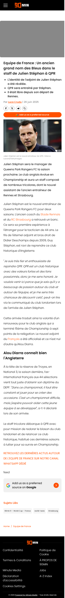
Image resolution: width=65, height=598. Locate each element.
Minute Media (12, 570)
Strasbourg (53, 511)
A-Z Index (46, 576)
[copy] (24, 108)
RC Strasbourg (21, 220)
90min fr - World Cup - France (18, 511)
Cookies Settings (14, 586)
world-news (39, 511)
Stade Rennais (50, 214)
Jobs (43, 570)
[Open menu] (5, 5)
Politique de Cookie (48, 552)
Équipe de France (22, 526)
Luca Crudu (15, 102)
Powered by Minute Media (26, 595)
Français (14, 339)
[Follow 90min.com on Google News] (56, 485)
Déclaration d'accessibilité (12, 578)
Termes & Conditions (17, 560)
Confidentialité (13, 550)
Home (6, 526)
